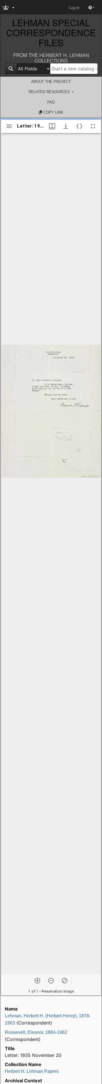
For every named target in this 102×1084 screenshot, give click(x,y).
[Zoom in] (37, 980)
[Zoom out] (51, 980)
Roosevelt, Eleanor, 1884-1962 (36, 1032)
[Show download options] (66, 126)
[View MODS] (79, 126)
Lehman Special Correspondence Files (51, 33)
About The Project (51, 81)
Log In (74, 8)
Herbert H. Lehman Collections (62, 58)
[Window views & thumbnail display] (52, 126)
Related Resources (50, 92)
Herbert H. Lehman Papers (32, 1071)
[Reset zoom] (64, 980)
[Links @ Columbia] (9, 8)
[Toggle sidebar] (9, 126)
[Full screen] (93, 126)
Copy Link (52, 112)
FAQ (51, 102)
